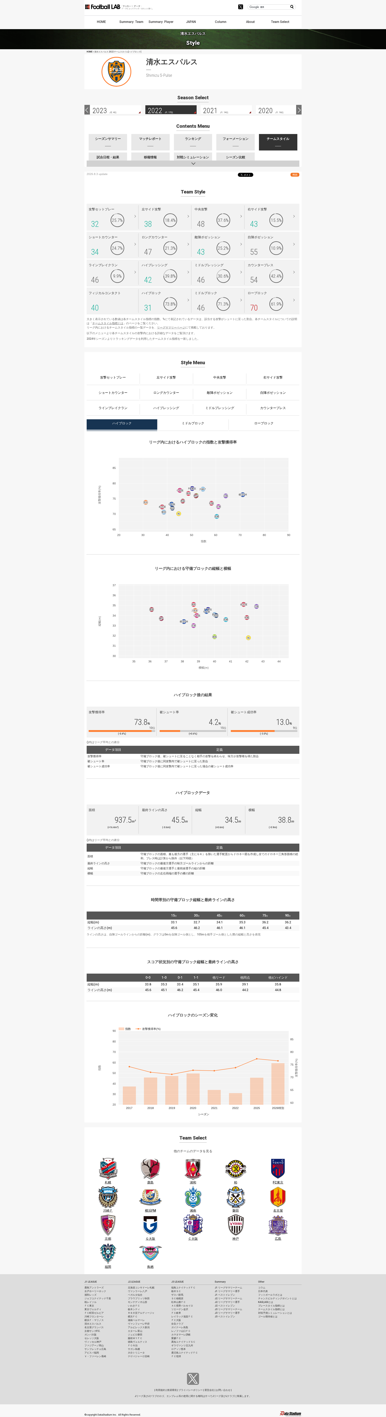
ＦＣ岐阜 (176, 1313)
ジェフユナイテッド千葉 (97, 1298)
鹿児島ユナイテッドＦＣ (184, 1352)
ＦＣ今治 (133, 1345)
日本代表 (263, 1291)
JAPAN (191, 22)
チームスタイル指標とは (107, 323)
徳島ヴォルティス (137, 1341)
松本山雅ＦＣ (178, 1302)
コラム (261, 1287)
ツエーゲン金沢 (179, 1309)
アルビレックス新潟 (139, 1327)
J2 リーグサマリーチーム (228, 1298)
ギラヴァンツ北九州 (182, 1345)
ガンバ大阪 (90, 1334)
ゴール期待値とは (267, 1316)
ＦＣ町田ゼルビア (94, 1313)
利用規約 (160, 1390)
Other (261, 1281)
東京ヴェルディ (92, 1309)
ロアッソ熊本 (178, 1349)
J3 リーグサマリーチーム (228, 1309)
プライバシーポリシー (191, 1390)
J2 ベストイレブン (225, 1305)
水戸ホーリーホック (95, 1291)
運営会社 (209, 1390)
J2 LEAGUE (134, 1281)
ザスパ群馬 (177, 1294)
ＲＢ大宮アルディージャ (141, 1313)
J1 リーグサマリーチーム (228, 1287)
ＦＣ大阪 (176, 1320)
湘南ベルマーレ (136, 1320)
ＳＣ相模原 (177, 1298)
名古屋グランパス (94, 1327)
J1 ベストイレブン (225, 1294)
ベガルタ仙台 (135, 1294)
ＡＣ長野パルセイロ (182, 1305)
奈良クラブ (177, 1323)
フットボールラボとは (270, 1294)
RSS (295, 174)
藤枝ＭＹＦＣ (135, 1338)
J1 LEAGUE (90, 1281)
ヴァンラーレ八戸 (137, 1291)
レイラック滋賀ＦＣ (182, 1316)
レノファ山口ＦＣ (181, 1331)
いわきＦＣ (134, 1305)
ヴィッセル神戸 (92, 1341)
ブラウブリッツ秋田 (139, 1298)
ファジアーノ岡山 (94, 1345)
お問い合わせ (223, 1390)
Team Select (280, 22)
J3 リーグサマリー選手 (227, 1313)
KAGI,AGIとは (265, 1302)
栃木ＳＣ (176, 1291)
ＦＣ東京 (89, 1305)
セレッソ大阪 (91, 1338)
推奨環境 (172, 1390)
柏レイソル (90, 1302)
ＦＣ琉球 (176, 1356)
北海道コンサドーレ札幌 (141, 1287)
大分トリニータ (136, 1352)
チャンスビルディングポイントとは (277, 1298)
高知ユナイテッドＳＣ (183, 1341)
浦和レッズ (90, 1294)
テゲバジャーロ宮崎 (139, 1356)
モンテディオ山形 (137, 1302)
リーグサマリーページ (171, 327)
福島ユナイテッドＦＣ (183, 1287)
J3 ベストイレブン (225, 1316)
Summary (220, 1281)
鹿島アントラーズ (94, 1287)
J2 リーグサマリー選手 (227, 1302)
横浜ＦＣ (133, 1316)
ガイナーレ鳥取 (179, 1327)
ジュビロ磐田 (135, 1334)
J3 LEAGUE (177, 1281)
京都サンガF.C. (92, 1331)
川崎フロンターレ (94, 1316)
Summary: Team (131, 22)
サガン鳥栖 (134, 1349)
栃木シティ (134, 1309)
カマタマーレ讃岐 (181, 1334)
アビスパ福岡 (91, 1352)
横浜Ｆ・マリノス (94, 1320)
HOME (101, 22)
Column (220, 22)
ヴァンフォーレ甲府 (139, 1323)
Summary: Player (161, 22)
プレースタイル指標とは (271, 1305)
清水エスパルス (92, 1323)
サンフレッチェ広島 (95, 1349)
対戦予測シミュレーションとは (275, 1313)
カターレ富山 (135, 1331)
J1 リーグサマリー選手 (227, 1291)
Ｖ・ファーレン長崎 (95, 1356)
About (250, 22)
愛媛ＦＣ (176, 1338)
